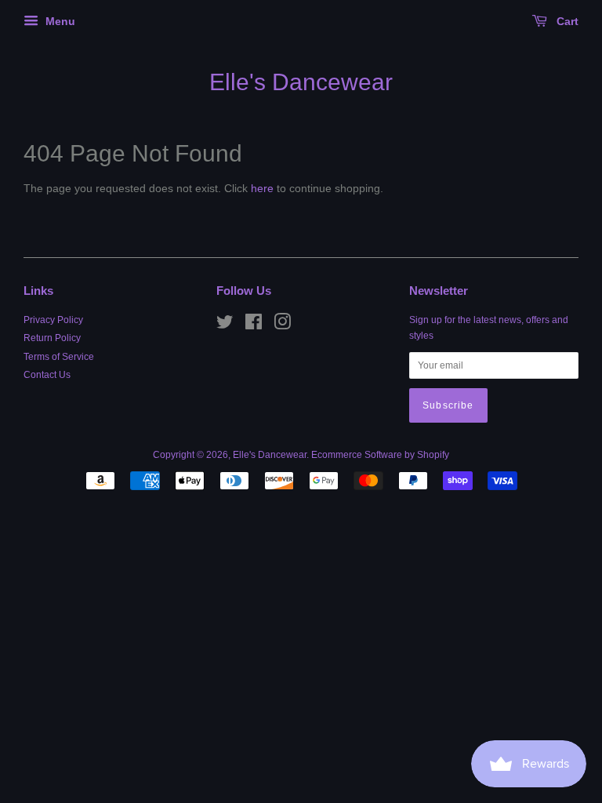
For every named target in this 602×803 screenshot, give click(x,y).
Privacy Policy (53, 319)
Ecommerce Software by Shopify (380, 454)
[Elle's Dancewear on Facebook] (254, 325)
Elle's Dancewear (301, 82)
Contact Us (47, 374)
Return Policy (52, 337)
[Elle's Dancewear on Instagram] (282, 325)
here (262, 188)
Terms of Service (59, 356)
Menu (58, 21)
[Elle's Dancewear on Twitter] (225, 325)
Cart (565, 21)
